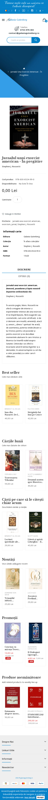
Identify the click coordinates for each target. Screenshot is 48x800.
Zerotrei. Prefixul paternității (33, 597)
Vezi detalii (29, 797)
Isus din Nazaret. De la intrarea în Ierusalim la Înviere (12, 413)
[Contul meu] (41, 11)
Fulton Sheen (33, 409)
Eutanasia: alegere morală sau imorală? (12, 712)
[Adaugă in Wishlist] (13, 387)
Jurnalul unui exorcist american (26, 221)
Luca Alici (32, 593)
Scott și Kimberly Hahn (35, 475)
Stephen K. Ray (10, 474)
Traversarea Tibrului (11, 479)
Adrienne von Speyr (10, 594)
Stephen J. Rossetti (11, 166)
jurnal (13, 224)
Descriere (24, 269)
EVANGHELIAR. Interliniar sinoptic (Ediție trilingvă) (35, 715)
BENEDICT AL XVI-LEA (12, 409)
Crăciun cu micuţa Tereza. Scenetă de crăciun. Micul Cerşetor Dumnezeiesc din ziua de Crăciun (12, 648)
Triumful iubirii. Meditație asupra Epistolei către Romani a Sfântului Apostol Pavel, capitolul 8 (12, 599)
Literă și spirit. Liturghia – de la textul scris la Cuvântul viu (35, 540)
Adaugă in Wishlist (13, 214)
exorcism (6, 224)
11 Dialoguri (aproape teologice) (34, 653)
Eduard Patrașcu (35, 711)
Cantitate (6, 199)
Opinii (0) (24, 276)
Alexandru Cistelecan (32, 648)
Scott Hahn (33, 536)
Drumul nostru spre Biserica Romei (35, 481)
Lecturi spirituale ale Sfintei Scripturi (11, 540)
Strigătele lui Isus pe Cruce (35, 413)
